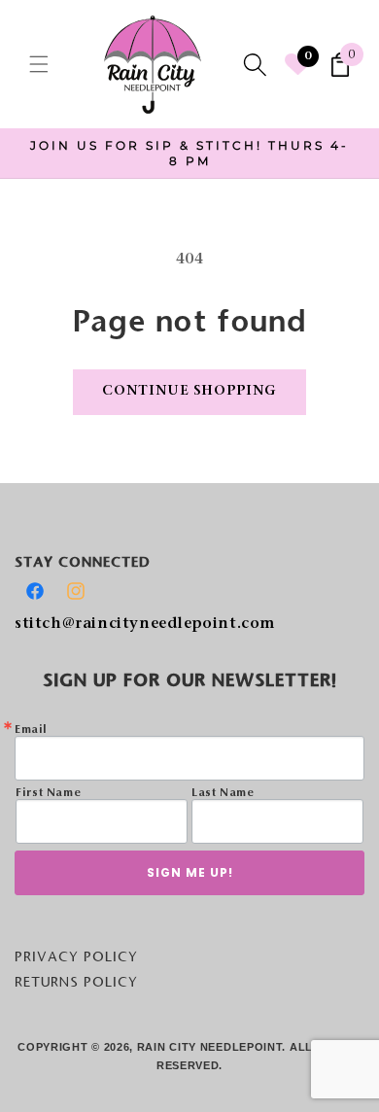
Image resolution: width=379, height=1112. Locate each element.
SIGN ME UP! (190, 872)
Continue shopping (189, 392)
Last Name (222, 793)
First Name (48, 793)
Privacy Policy (76, 956)
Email (31, 730)
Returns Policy (76, 981)
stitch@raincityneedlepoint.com (145, 624)
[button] (38, 64)
